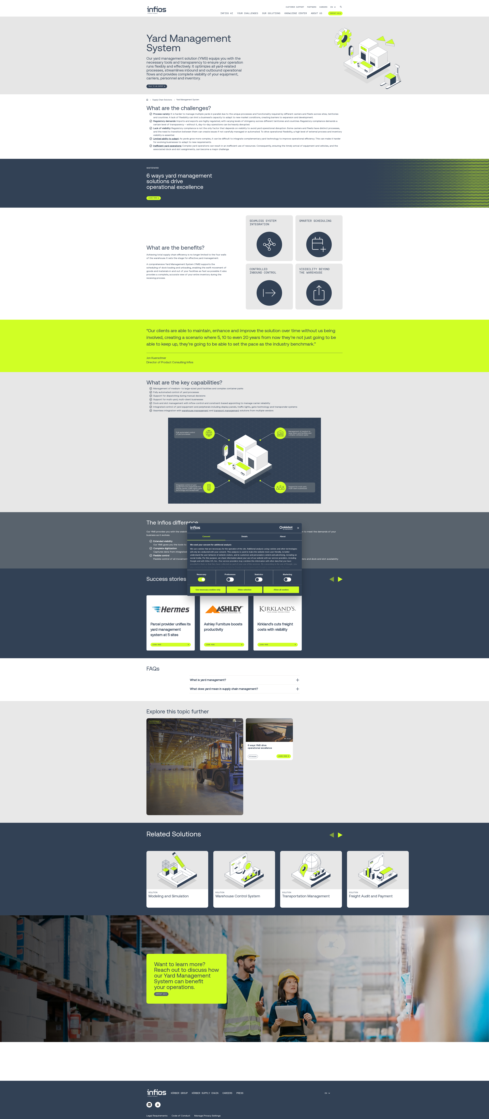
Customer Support (295, 7)
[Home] (147, 100)
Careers (323, 7)
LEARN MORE (152, 198)
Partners (311, 7)
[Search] (341, 7)
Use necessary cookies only (208, 589)
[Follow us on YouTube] (158, 1105)
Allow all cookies (281, 589)
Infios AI (226, 13)
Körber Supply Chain (205, 1093)
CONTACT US (160, 994)
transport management (226, 410)
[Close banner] (298, 528)
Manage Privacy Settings (207, 1115)
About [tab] (283, 536)
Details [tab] (244, 536)
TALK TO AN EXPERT (155, 86)
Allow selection (244, 589)
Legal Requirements (156, 1115)
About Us (316, 13)
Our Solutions (271, 13)
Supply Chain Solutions (162, 100)
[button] (331, 579)
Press (239, 1093)
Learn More (156, 644)
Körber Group (179, 1093)
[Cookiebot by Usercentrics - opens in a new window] (281, 528)
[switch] (230, 579)
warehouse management (195, 410)
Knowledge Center (295, 13)
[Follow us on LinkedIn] (149, 1105)
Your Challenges (247, 13)
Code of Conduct (181, 1115)
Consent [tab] (206, 536)
